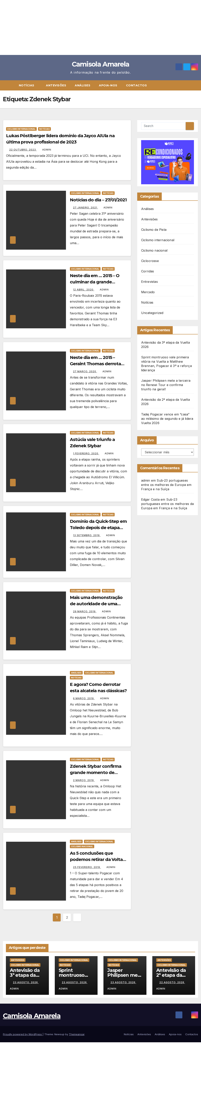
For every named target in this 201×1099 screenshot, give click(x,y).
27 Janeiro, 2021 (85, 207)
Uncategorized (152, 313)
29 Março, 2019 (84, 611)
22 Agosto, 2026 (172, 982)
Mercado (148, 292)
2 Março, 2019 (84, 780)
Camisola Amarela (100, 64)
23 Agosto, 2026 (26, 982)
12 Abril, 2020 (83, 289)
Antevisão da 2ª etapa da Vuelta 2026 (171, 975)
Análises (82, 85)
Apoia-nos (108, 85)
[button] (197, 85)
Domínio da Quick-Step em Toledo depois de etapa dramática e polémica (98, 528)
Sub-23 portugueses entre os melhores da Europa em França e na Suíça (166, 484)
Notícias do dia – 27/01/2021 (98, 200)
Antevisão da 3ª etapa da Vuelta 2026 (25, 975)
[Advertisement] (100, 27)
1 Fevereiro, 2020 (86, 453)
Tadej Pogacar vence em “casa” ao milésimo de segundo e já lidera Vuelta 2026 (167, 418)
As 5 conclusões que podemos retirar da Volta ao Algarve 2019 (96, 859)
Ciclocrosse (150, 261)
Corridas (147, 271)
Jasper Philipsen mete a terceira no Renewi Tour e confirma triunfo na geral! (165, 385)
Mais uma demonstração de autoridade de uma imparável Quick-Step (96, 604)
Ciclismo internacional (21, 129)
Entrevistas (149, 282)
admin (46, 149)
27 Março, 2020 (85, 371)
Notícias (27, 85)
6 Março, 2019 (84, 698)
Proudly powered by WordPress (23, 1034)
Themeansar (76, 1034)
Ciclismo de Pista (153, 230)
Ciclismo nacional (82, 846)
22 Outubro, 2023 (23, 149)
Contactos (136, 85)
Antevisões (56, 85)
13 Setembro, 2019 (86, 535)
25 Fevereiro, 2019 (87, 867)
